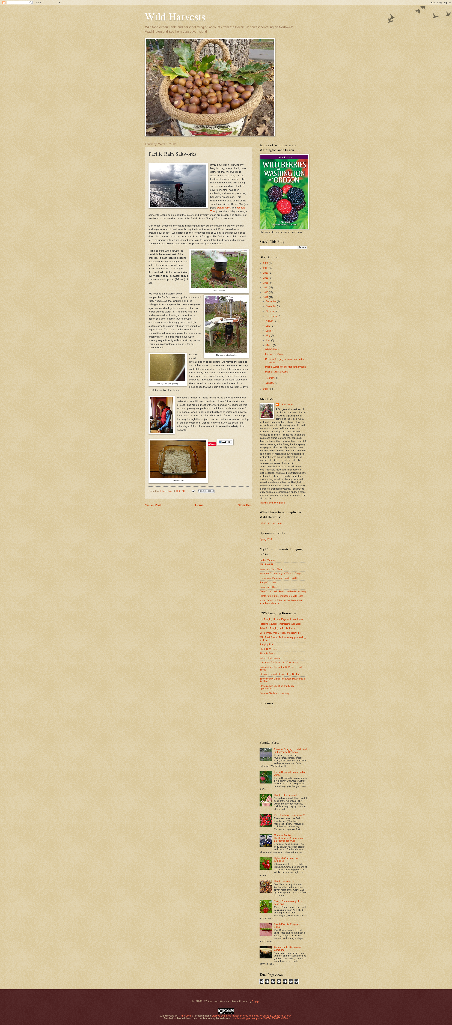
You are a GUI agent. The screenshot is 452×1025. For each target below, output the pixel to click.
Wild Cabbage (272, 349)
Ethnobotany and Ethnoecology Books (279, 674)
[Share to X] (206, 491)
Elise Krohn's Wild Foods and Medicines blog (283, 591)
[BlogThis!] (202, 491)
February (271, 378)
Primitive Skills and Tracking (274, 693)
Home (199, 505)
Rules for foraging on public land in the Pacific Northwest (290, 750)
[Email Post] (193, 491)
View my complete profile (272, 502)
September (272, 316)
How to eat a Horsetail (285, 795)
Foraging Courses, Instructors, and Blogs (281, 623)
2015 (266, 282)
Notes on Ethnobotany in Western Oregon (281, 573)
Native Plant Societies (271, 658)
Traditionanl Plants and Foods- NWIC (279, 578)
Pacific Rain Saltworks (276, 371)
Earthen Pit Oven (274, 354)
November (271, 306)
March (269, 345)
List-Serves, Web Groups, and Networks (280, 632)
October (270, 311)
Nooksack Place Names (272, 569)
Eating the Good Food (271, 523)
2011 (266, 389)
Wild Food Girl (267, 564)
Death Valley (224, 207)
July (268, 325)
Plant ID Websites (269, 649)
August (270, 321)
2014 (266, 287)
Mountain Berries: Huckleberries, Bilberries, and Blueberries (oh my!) (289, 838)
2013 (266, 292)
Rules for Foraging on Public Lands (277, 628)
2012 (266, 297)
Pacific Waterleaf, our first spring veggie (285, 366)
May (268, 335)
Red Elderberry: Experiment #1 (289, 815)
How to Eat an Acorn (284, 881)
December (271, 301)
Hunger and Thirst (269, 587)
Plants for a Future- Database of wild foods (281, 596)
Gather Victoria (267, 560)
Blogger (256, 1001)
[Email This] (199, 491)
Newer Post (153, 505)
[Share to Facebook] (209, 491)
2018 (266, 273)
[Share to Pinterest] (213, 491)
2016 (266, 277)
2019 (266, 268)
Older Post (244, 505)
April (268, 340)
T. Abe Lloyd (166, 491)
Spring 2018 (266, 539)
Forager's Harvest (269, 582)
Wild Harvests (175, 16)
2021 (266, 263)
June (269, 330)
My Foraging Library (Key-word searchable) (281, 619)
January (270, 383)
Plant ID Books (267, 653)
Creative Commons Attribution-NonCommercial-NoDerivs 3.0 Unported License (252, 1015)
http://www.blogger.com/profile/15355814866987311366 (260, 1018)
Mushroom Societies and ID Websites (279, 662)
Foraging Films (267, 644)
